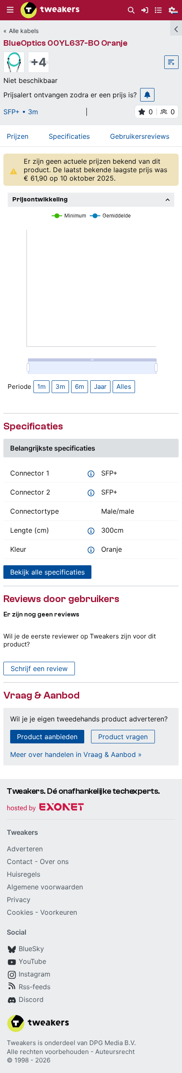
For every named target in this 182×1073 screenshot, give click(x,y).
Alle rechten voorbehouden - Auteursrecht (71, 1052)
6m (79, 386)
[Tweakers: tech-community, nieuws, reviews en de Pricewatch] (50, 10)
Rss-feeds (34, 986)
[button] (10, 10)
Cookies (20, 912)
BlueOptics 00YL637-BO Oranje (65, 43)
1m (41, 386)
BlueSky (31, 948)
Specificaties (69, 136)
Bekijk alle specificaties (47, 572)
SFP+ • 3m (20, 111)
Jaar (100, 386)
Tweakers (21, 1043)
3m (60, 386)
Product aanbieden (47, 736)
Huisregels (23, 874)
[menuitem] (131, 10)
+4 (38, 62)
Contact (20, 861)
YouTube (32, 961)
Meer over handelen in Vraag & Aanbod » (76, 754)
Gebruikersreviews (139, 136)
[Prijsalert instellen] (147, 95)
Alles (123, 386)
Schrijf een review (39, 668)
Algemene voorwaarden (45, 887)
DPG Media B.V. (112, 1043)
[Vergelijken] (171, 62)
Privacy (18, 899)
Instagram (34, 974)
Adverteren (25, 849)
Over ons (54, 861)
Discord (31, 999)
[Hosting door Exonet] (45, 808)
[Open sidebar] (176, 28)
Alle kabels (24, 30)
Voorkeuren (58, 912)
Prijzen (17, 136)
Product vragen (123, 736)
